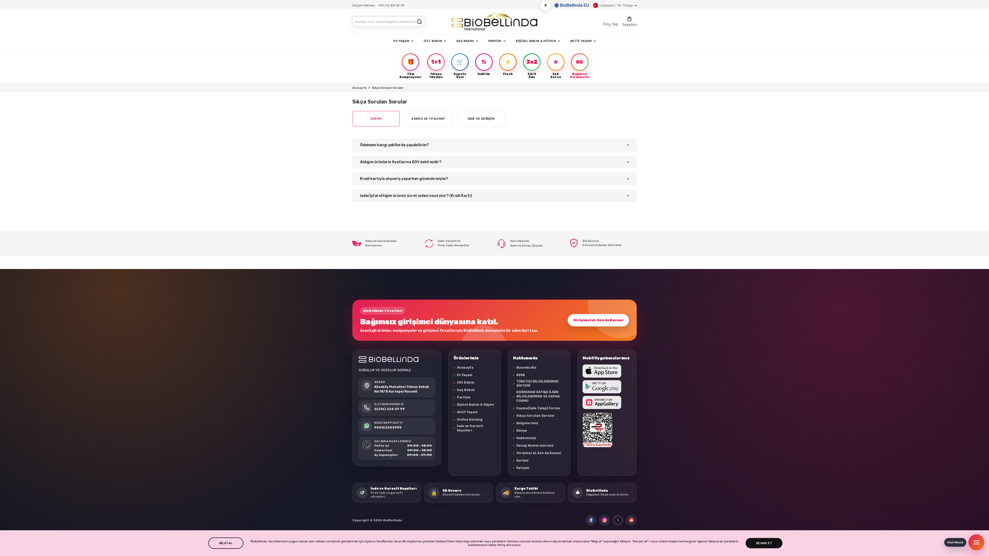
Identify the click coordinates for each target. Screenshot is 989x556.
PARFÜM (494, 41)
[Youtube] (631, 520)
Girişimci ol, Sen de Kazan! (598, 320)
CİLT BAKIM (433, 41)
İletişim (522, 468)
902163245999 (388, 427)
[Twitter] (617, 520)
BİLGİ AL (226, 543)
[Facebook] (591, 520)
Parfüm (463, 397)
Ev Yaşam (464, 375)
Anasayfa (359, 88)
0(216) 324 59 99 (389, 409)
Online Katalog (469, 419)
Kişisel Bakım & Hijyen (475, 404)
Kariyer (522, 460)
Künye (521, 430)
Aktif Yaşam (467, 412)
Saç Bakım (466, 390)
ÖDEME (376, 118)
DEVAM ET (764, 543)
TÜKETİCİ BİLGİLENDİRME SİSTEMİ (537, 383)
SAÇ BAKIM (465, 41)
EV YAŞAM (401, 41)
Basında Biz (526, 367)
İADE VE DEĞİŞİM (481, 118)
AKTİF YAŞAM (581, 41)
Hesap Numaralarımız (535, 445)
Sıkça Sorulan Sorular (535, 416)
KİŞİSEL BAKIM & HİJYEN (536, 41)
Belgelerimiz (527, 423)
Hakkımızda (526, 438)
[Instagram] (604, 520)
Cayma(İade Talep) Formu (538, 408)
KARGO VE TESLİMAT (428, 118)
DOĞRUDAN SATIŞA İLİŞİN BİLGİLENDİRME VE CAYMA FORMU (538, 396)
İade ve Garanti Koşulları (470, 428)
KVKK (520, 375)
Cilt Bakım (465, 382)
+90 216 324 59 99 (391, 5)
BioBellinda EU (574, 5)
